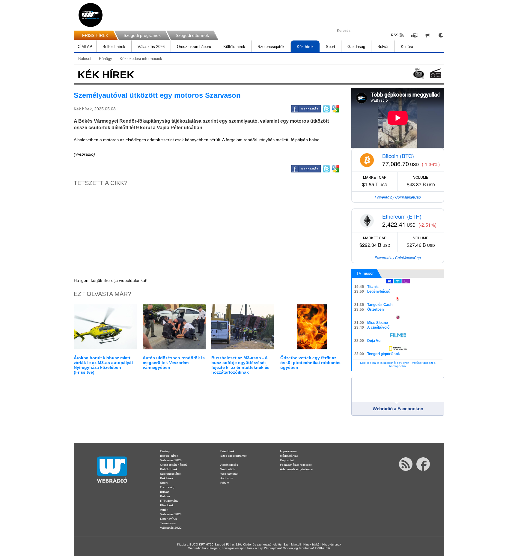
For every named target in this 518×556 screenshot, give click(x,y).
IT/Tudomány (169, 500)
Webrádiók (227, 469)
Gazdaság (356, 46)
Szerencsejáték (271, 46)
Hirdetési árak (331, 544)
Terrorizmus (168, 523)
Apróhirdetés (229, 464)
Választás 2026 (151, 46)
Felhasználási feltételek (296, 464)
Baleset (84, 58)
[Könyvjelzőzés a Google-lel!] (335, 108)
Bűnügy (105, 58)
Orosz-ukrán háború (194, 46)
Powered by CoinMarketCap (398, 196)
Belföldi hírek (114, 46)
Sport (330, 46)
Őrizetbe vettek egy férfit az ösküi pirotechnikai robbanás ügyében (310, 362)
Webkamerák (229, 473)
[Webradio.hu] (91, 15)
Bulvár (383, 46)
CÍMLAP (85, 46)
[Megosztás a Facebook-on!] (305, 108)
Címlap (165, 451)
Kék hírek (305, 46)
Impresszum (288, 451)
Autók (164, 509)
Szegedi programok (142, 35)
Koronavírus (168, 518)
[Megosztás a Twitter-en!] (326, 108)
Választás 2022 (171, 527)
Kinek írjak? (311, 544)
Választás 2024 (171, 514)
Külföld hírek (234, 46)
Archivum (226, 478)
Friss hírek (227, 451)
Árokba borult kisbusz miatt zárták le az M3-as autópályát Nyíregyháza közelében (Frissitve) (103, 365)
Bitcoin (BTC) (398, 156)
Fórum (224, 482)
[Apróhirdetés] (427, 35)
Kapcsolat (287, 460)
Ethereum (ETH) (401, 216)
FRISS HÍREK (95, 35)
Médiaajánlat (289, 455)
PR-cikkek (167, 505)
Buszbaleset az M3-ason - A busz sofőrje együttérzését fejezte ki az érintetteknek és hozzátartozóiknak (240, 365)
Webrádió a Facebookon (398, 408)
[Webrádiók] (435, 73)
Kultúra (407, 46)
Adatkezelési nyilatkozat (296, 469)
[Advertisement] (494, 96)
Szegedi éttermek (192, 35)
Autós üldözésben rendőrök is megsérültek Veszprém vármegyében (174, 362)
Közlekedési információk (141, 58)
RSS (394, 35)
